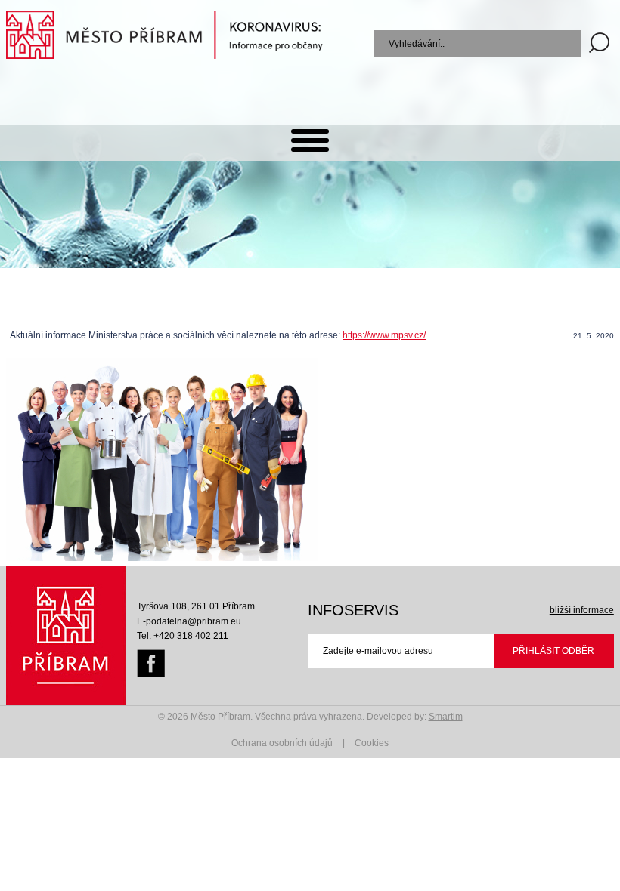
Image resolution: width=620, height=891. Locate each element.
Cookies (372, 743)
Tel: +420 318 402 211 (182, 635)
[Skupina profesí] (162, 558)
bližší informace (582, 610)
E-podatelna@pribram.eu (189, 621)
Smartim (446, 716)
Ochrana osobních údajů (282, 743)
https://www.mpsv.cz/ (384, 335)
